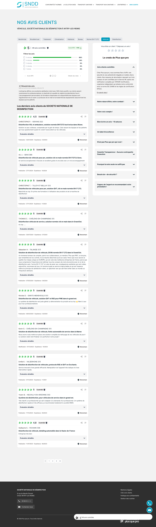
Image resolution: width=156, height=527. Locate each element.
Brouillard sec (34, 39)
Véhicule (105, 39)
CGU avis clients (126, 493)
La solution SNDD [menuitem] (69, 4)
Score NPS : (74, 48)
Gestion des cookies (128, 498)
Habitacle (71, 39)
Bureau (80, 39)
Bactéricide (22, 39)
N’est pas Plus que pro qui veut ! (109, 142)
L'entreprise (121, 4)
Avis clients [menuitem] (133, 4)
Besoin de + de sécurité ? (107, 174)
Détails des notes (73, 76)
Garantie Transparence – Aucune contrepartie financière (115, 153)
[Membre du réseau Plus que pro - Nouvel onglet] (129, 521)
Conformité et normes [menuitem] (53, 4)
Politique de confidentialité (130, 496)
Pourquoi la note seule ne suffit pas (111, 164)
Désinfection (116, 39)
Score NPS (30, 76)
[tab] (50, 76)
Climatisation (59, 39)
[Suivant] (60, 461)
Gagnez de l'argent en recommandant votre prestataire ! (114, 186)
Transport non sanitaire (105, 4)
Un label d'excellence (105, 132)
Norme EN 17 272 (93, 39)
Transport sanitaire (85, 4)
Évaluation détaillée (27, 134)
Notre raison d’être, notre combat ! (110, 102)
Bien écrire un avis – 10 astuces (109, 122)
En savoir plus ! (102, 92)
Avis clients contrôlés (105, 67)
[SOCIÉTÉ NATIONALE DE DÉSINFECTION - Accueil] (27, 4)
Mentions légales (126, 490)
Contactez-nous (27, 507)
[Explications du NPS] (80, 48)
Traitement (47, 39)
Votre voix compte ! (105, 112)
